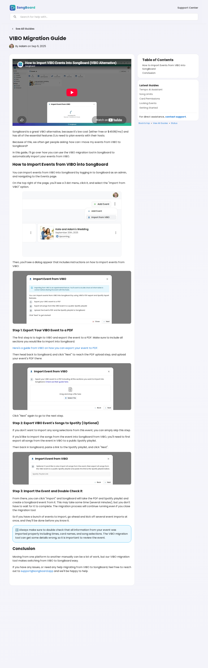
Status (174, 123)
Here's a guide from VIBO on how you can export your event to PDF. (55, 348)
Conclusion (149, 73)
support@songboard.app (37, 571)
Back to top (144, 123)
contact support (175, 116)
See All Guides (25, 28)
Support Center (187, 8)
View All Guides (160, 123)
